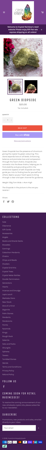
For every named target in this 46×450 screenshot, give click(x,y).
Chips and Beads (9, 260)
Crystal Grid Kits (9, 268)
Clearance (6, 226)
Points (5, 325)
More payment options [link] (22, 141)
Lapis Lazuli (7, 294)
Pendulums (7, 321)
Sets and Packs (8, 344)
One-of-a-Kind (8, 306)
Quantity (5, 114)
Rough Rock (7, 336)
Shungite (6, 348)
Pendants (6, 317)
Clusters (5, 264)
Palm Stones (7, 313)
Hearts (5, 287)
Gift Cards (6, 229)
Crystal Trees (7, 271)
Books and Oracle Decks (12, 241)
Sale (4, 222)
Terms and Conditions (11, 367)
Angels (5, 237)
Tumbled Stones (9, 359)
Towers (5, 355)
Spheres (5, 351)
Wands (5, 363)
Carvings (6, 248)
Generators (7, 283)
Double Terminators (10, 279)
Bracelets (6, 245)
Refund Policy (8, 374)
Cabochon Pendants (11, 252)
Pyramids (6, 329)
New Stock (6, 302)
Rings (4, 332)
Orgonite (6, 309)
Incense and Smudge (11, 290)
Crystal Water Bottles (11, 275)
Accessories (7, 233)
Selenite (5, 340)
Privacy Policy (8, 370)
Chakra (5, 256)
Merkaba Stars (8, 298)
